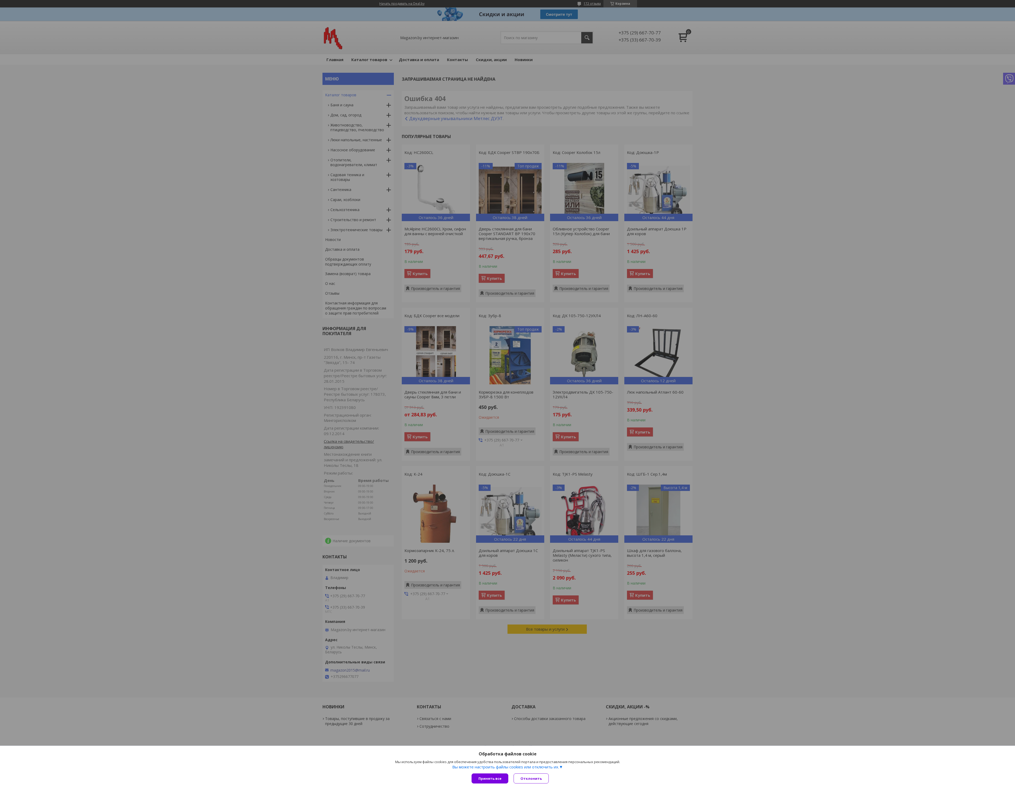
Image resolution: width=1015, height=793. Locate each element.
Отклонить (531, 778)
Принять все (489, 778)
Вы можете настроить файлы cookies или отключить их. (505, 766)
